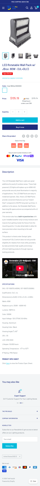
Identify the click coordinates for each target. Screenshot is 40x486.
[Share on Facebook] (23, 136)
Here (8, 363)
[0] (36, 7)
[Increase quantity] (24, 111)
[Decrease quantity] (12, 111)
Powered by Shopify (8, 481)
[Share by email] (36, 136)
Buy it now (20, 127)
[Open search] (27, 8)
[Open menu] (3, 8)
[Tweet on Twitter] (32, 136)
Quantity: (5, 112)
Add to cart (20, 120)
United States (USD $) (10, 456)
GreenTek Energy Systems (12, 78)
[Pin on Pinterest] (27, 136)
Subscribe (10, 446)
